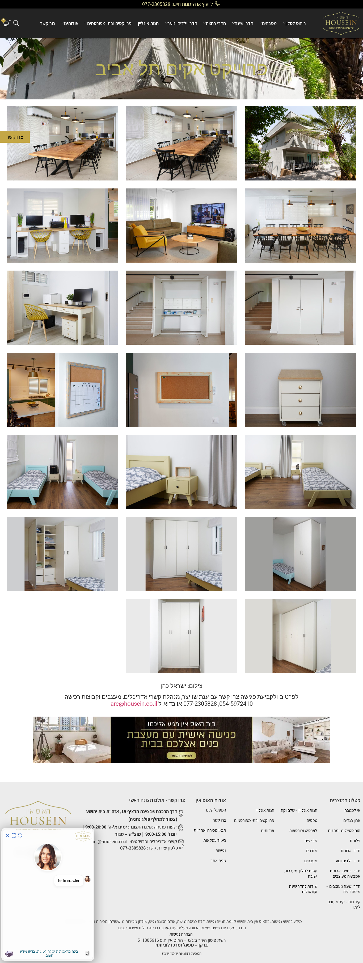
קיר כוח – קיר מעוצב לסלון (344, 904)
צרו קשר (219, 820)
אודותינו (71, 23)
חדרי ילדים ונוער (182, 23)
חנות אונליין (148, 23)
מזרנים (311, 850)
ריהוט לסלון (295, 23)
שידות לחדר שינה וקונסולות (303, 889)
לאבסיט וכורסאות (303, 830)
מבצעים (311, 840)
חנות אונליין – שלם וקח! (298, 810)
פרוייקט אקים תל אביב (181, 69)
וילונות (355, 840)
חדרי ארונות (350, 850)
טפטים (312, 820)
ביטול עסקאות (214, 840)
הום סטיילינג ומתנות (344, 830)
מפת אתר (218, 860)
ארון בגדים (351, 820)
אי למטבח (352, 810)
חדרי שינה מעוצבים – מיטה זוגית (343, 889)
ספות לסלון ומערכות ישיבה (300, 873)
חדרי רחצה (216, 23)
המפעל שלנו (216, 810)
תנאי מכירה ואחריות (210, 830)
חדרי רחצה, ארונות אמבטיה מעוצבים (345, 873)
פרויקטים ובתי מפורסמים (109, 23)
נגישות (221, 850)
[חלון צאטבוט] (47, 894)
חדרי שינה (244, 23)
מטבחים (269, 23)
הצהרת (187, 934)
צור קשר (47, 23)
